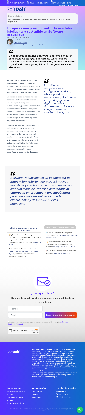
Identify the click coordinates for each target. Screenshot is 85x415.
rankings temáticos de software (64, 247)
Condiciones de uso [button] (30, 409)
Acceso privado (37, 397)
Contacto (35, 394)
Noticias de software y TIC (17, 16)
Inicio (9, 16)
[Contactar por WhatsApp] (80, 410)
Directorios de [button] (15, 403)
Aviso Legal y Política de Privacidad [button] (52, 409)
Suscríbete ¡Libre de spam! (60, 314)
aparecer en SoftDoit (62, 253)
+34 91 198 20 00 (64, 394)
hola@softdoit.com (65, 397)
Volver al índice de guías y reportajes (60, 227)
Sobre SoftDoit (37, 392)
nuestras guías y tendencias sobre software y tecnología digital (24, 251)
